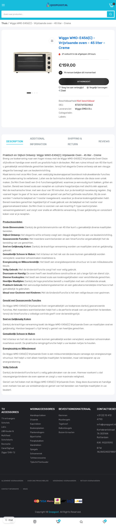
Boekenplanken (37, 428)
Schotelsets (7, 440)
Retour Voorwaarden (90, 481)
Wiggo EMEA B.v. (83, 108)
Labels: (62, 117)
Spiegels (34, 449)
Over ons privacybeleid (38, 481)
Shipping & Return (75, 141)
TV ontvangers (8, 418)
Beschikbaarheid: (68, 101)
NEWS (25, 489)
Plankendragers (37, 432)
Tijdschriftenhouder (39, 462)
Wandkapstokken (38, 415)
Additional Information (38, 141)
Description (14, 141)
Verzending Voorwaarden (64, 481)
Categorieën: (65, 113)
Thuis (4, 23)
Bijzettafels (35, 436)
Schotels (5, 423)
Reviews (104, 141)
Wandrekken (35, 445)
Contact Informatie (10, 489)
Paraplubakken (37, 441)
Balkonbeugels (65, 428)
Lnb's (3, 427)
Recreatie (5, 444)
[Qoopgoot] (57, 5)
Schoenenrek (36, 453)
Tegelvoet (63, 424)
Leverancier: (65, 109)
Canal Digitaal (7, 448)
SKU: (61, 105)
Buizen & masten (66, 432)
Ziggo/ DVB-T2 (8, 452)
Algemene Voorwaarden (12, 481)
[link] (35, 522)
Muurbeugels (64, 420)
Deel (63, 90)
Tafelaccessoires (38, 458)
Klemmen (63, 415)
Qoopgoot (54, 512)
